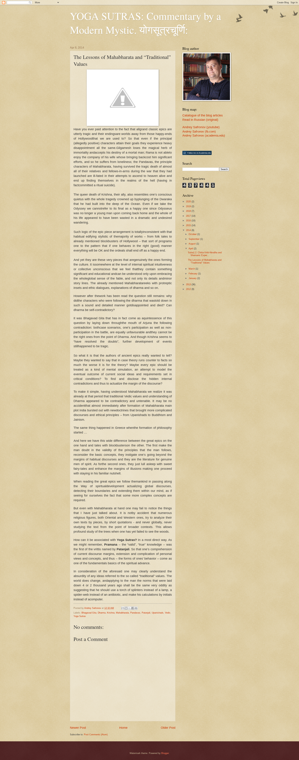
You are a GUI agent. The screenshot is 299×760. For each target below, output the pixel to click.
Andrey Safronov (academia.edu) (203, 135)
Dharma (102, 612)
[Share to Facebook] (132, 608)
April (191, 248)
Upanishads (158, 612)
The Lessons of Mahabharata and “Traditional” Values (204, 261)
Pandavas (135, 612)
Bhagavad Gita (88, 612)
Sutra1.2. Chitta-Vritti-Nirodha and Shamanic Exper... (205, 253)
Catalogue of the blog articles (202, 115)
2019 (189, 206)
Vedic (167, 612)
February (193, 273)
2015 (189, 225)
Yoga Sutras (80, 616)
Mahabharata (122, 612)
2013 (189, 284)
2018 (189, 211)
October (193, 234)
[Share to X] (129, 608)
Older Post (168, 727)
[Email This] (123, 608)
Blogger (165, 753)
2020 (189, 201)
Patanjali (146, 612)
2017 (189, 216)
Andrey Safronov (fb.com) (199, 131)
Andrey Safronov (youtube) (201, 127)
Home (123, 727)
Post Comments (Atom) (96, 734)
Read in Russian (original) (200, 119)
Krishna (111, 612)
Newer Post (78, 727)
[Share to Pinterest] (136, 608)
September (194, 239)
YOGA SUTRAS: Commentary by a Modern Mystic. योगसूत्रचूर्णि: (145, 23)
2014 (189, 230)
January (193, 278)
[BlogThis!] (126, 608)
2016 (189, 220)
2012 (189, 289)
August (192, 243)
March (192, 268)
